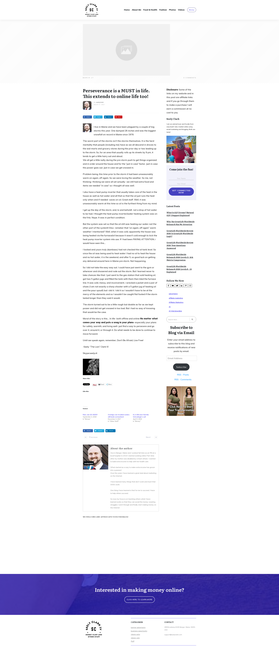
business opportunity (139, 631)
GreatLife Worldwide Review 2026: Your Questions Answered (180, 245)
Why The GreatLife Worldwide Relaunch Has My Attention (181, 223)
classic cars (135, 638)
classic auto (135, 634)
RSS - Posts (183, 374)
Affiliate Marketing (176, 302)
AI (170, 307)
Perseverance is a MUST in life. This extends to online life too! (116, 93)
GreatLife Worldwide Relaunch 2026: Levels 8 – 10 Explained (179, 269)
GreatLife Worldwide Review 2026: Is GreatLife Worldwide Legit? (180, 233)
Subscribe (181, 367)
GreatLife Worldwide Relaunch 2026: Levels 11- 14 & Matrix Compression (180, 257)
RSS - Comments (182, 379)
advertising (173, 294)
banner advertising (138, 627)
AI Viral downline (175, 311)
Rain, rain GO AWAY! (90, 415)
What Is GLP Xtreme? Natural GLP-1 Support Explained (180, 214)
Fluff (132, 641)
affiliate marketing (176, 298)
